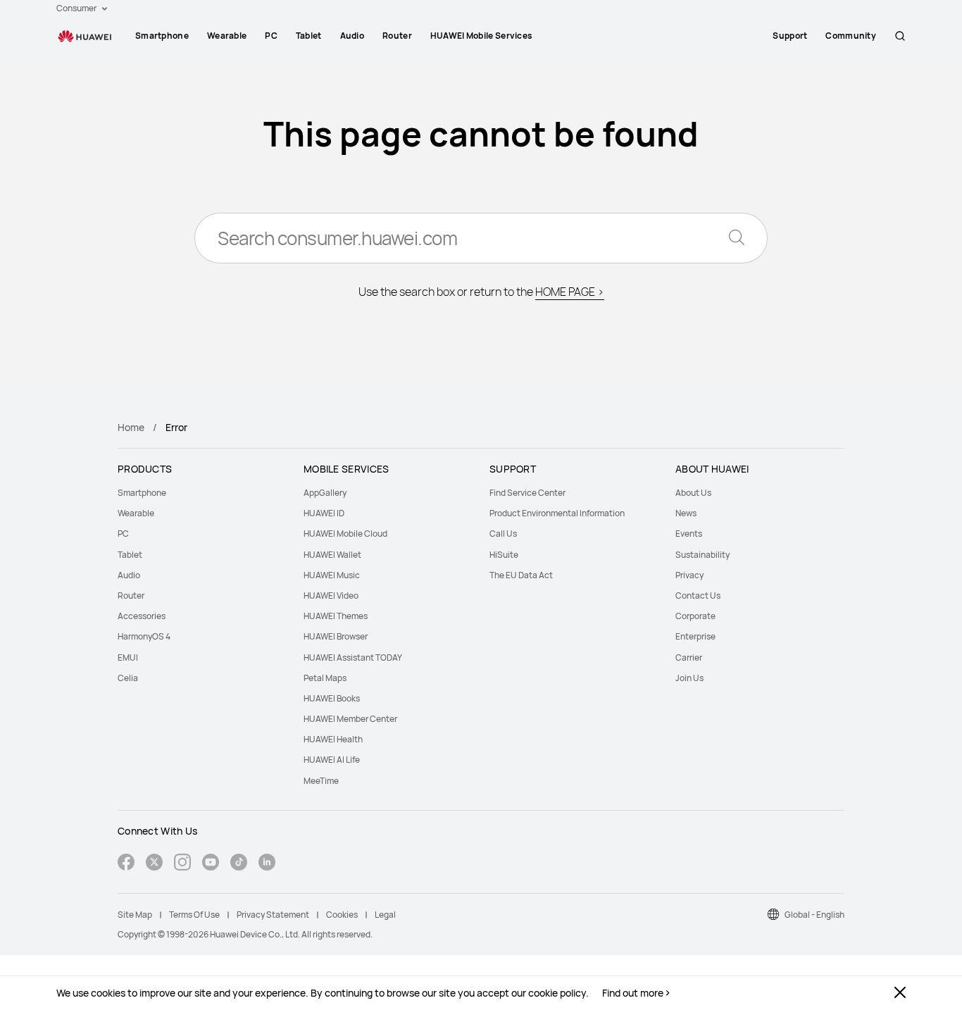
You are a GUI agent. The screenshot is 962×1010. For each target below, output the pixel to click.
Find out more (632, 993)
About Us (693, 493)
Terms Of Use (194, 915)
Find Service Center (527, 493)
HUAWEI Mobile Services (481, 36)
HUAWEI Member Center (350, 719)
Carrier (688, 657)
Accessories (141, 616)
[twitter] (154, 863)
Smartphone (162, 36)
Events (688, 534)
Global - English (814, 915)
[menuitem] (162, 35)
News (685, 513)
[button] (900, 36)
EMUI (128, 657)
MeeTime (321, 781)
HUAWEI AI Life (332, 760)
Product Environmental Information (557, 513)
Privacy (689, 575)
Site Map (135, 915)
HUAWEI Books (332, 698)
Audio (352, 36)
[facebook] (126, 863)
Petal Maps (325, 678)
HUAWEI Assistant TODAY (353, 657)
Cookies (342, 915)
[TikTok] (238, 863)
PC (271, 36)
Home (131, 427)
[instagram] (182, 863)
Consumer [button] (77, 8)
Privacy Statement (273, 915)
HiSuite (503, 555)
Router (397, 36)
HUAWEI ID (324, 513)
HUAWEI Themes (336, 616)
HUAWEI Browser (336, 636)
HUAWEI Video (331, 595)
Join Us (689, 678)
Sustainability (702, 555)
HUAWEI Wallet (332, 555)
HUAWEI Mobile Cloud (345, 534)
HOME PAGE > (569, 291)
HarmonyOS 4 (144, 636)
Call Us (503, 534)
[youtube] (210, 863)
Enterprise (695, 636)
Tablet (309, 36)
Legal (385, 915)
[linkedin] (266, 863)
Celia (128, 678)
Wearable (226, 36)
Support (790, 36)
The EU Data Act (521, 575)
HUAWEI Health (333, 739)
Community (850, 36)
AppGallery (325, 493)
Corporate (695, 616)
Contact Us (697, 595)
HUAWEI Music (332, 575)
